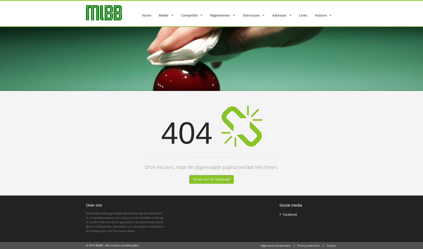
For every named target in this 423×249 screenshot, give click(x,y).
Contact (331, 245)
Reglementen (220, 15)
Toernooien (251, 15)
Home (146, 15)
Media (163, 15)
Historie (321, 15)
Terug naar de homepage (211, 179)
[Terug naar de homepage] (104, 12)
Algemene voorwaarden (275, 245)
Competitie (189, 15)
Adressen (279, 15)
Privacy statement (308, 245)
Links (303, 15)
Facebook (290, 214)
